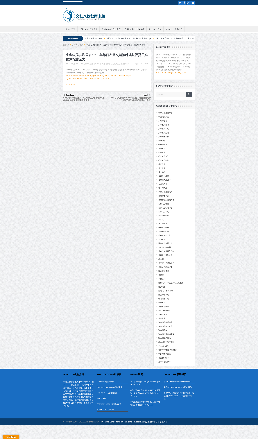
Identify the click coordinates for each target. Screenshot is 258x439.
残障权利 (161, 275)
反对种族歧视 (163, 176)
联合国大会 (162, 330)
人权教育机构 (163, 128)
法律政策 (161, 287)
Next (146, 95)
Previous (70, 95)
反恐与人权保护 (164, 180)
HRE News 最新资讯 (88, 29)
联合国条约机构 (164, 338)
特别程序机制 (163, 298)
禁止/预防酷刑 (164, 310)
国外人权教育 (163, 204)
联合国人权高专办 (165, 326)
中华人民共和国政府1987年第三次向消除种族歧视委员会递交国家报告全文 (83, 99)
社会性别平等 (163, 306)
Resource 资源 (155, 29)
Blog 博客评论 (102, 398)
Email (146, 64)
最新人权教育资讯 (122, 64)
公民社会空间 (163, 156)
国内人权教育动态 (165, 192)
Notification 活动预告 (105, 409)
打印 (137, 64)
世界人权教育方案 (165, 113)
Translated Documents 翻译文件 (109, 387)
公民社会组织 (163, 160)
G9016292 (70, 84)
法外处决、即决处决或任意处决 (170, 283)
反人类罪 (161, 172)
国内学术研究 (163, 196)
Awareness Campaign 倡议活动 (109, 404)
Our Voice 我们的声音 (105, 381)
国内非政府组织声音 (166, 200)
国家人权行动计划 (165, 208)
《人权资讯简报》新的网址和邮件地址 (145, 381)
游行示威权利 (163, 294)
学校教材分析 (163, 227)
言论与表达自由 (164, 354)
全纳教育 (161, 152)
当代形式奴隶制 (164, 247)
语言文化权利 (163, 358)
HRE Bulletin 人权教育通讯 (107, 393)
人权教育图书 (163, 124)
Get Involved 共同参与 (134, 29)
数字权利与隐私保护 (166, 263)
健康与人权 (162, 144)
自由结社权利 (163, 346)
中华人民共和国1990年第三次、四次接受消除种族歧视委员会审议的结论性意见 (130, 98)
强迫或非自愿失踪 (165, 243)
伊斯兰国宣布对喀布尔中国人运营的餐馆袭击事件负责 (112, 38)
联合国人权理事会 (165, 322)
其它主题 (161, 164)
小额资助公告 (163, 231)
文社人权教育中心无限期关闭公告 (153, 38)
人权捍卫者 (162, 121)
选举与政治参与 (164, 362)
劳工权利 (161, 168)
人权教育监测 (88, 64)
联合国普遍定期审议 (166, 334)
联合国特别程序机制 (166, 342)
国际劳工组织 (163, 215)
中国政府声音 (163, 117)
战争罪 (161, 259)
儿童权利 (161, 148)
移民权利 (161, 318)
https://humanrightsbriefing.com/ (171, 72)
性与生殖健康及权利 (166, 251)
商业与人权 (162, 188)
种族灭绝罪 (162, 314)
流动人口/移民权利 (165, 290)
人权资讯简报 (163, 136)
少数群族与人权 (109, 64)
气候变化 (161, 279)
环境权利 (161, 302)
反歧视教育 (162, 184)
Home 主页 (70, 29)
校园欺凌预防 (163, 271)
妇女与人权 (162, 223)
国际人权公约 (98, 64)
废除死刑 (161, 239)
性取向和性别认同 (165, 255)
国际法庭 (161, 219)
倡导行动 (161, 140)
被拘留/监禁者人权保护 (167, 350)
